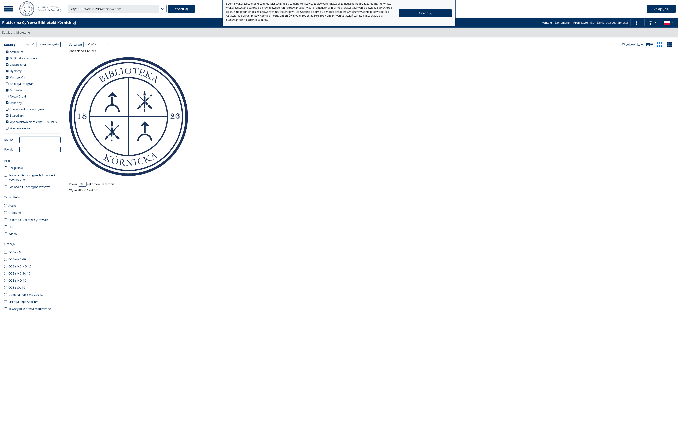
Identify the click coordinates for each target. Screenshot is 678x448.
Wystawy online (20, 128)
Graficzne (14, 213)
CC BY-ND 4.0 (17, 280)
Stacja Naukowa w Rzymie (27, 109)
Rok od (8, 140)
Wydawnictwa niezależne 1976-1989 (33, 122)
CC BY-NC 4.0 (17, 259)
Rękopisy (16, 103)
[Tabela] (669, 44)
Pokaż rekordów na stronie (91, 184)
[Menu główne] (8, 8)
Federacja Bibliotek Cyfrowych (28, 220)
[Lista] (650, 44)
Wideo (12, 234)
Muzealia (16, 90)
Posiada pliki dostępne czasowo (29, 187)
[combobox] (113, 9)
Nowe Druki (18, 96)
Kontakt (547, 23)
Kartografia (17, 77)
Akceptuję (425, 13)
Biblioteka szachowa (23, 58)
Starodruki (17, 115)
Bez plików (15, 168)
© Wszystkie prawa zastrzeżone (29, 309)
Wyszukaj (181, 9)
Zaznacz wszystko (48, 44)
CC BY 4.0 (14, 252)
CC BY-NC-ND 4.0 (19, 266)
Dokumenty (562, 23)
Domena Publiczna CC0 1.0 (25, 295)
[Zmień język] (668, 22)
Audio (12, 206)
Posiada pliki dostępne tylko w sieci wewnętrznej (31, 177)
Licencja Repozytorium (23, 302)
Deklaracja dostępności (612, 23)
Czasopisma (18, 65)
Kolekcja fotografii (22, 84)
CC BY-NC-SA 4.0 (19, 273)
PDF (11, 227)
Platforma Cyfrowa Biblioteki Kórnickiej (39, 22)
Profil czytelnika (583, 23)
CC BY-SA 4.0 (16, 288)
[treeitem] (32, 51)
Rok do (8, 149)
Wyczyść (30, 44)
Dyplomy (16, 71)
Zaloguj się (661, 9)
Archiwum (16, 52)
